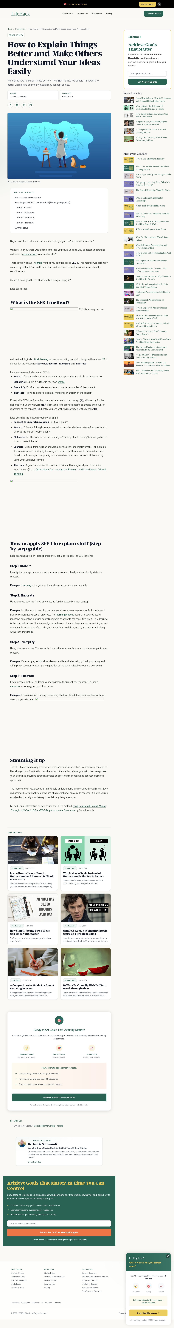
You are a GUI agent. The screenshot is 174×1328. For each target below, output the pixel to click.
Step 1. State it (24, 207)
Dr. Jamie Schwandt (18, 96)
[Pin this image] (59, 312)
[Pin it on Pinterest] (17, 105)
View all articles (34, 1162)
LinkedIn (57, 1302)
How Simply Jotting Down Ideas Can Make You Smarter (30, 932)
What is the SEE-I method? (28, 197)
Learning (26, 585)
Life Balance (16, 1284)
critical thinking (39, 359)
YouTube (48, 1302)
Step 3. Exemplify (26, 217)
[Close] (159, 4)
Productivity (20, 29)
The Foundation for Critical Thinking (47, 1126)
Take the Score (153, 13)
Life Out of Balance (89, 1284)
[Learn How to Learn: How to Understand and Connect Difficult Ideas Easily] (33, 850)
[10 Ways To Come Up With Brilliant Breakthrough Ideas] (86, 962)
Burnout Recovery (89, 1273)
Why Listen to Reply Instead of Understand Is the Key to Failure (83, 875)
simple (38, 262)
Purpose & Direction (90, 1280)
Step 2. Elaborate (26, 212)
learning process (65, 614)
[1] (103, 358)
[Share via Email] (30, 105)
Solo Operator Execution (92, 1291)
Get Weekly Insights (147, 81)
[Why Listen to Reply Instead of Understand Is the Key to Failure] (86, 850)
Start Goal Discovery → (148, 1313)
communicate (29, 254)
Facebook (15, 1302)
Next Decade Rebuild (90, 1287)
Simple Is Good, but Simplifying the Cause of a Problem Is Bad (85, 932)
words (61, 381)
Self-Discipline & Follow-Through (95, 1276)
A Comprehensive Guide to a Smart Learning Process (32, 987)
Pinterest (36, 1302)
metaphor (15, 686)
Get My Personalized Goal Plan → (59, 1097)
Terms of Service (125, 1313)
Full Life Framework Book (54, 1276)
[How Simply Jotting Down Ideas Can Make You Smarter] (33, 908)
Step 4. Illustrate (25, 222)
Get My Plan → (147, 4)
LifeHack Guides (17, 1273)
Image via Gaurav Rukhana (29, 182)
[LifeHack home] (20, 13)
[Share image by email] (74, 312)
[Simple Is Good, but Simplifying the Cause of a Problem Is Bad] (86, 908)
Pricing (109, 13)
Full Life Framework (19, 1280)
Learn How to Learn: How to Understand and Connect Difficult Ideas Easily (32, 876)
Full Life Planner (50, 1280)
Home (9, 29)
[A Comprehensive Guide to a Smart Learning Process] (33, 962)
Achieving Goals (17, 1287)
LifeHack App (49, 1273)
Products (82, 13)
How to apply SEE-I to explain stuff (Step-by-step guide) (42, 202)
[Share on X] (24, 105)
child (39, 661)
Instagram (25, 1302)
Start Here (66, 13)
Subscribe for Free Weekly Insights (59, 1232)
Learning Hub (49, 1284)
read (75, 805)
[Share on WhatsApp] (69, 312)
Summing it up (22, 227)
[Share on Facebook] (10, 105)
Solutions (96, 13)
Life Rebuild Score (18, 1276)
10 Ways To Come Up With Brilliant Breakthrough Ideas (84, 987)
